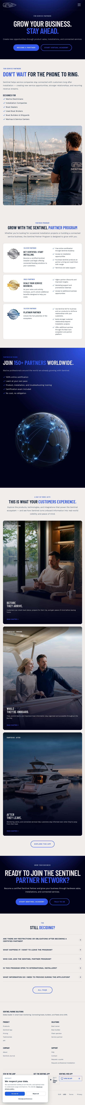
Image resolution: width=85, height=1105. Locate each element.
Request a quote (57, 1059)
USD (64, 1094)
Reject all (36, 1093)
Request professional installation (63, 1063)
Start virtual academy (56, 48)
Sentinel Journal (9, 1056)
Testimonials (7, 1037)
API (4, 1041)
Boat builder (55, 1030)
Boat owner (55, 1026)
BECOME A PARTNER (26, 48)
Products (6, 1026)
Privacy (79, 1094)
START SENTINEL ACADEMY (31, 902)
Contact (54, 1056)
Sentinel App (7, 1030)
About (5, 1052)
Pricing (5, 1033)
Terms (71, 1094)
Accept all (15, 1093)
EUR (59, 1094)
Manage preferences (25, 1098)
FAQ (52, 1052)
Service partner (57, 1037)
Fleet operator (56, 1033)
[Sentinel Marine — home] (9, 5)
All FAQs (42, 990)
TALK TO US (59, 902)
